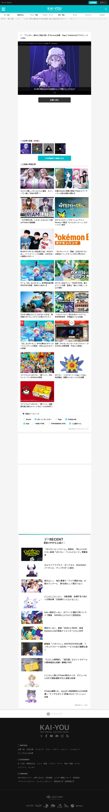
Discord (56, 735)
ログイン (103, 2)
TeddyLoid (72, 419)
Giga (60, 419)
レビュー (64, 749)
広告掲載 (48, 778)
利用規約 (76, 778)
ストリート (22, 767)
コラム (48, 749)
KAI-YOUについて (25, 778)
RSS (67, 735)
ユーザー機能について (62, 778)
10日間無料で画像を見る (54, 158)
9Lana (28, 419)
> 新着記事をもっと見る (81, 705)
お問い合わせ (38, 778)
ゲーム (77, 763)
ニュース (18, 19)
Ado (27, 424)
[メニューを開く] (3, 9)
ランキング (39, 749)
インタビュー (75, 749)
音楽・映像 (11, 19)
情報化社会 (31, 763)
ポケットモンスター (44, 419)
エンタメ (31, 767)
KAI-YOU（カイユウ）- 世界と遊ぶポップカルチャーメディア (54, 9)
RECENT (56, 539)
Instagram (62, 735)
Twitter (41, 735)
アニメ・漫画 (42, 763)
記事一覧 (21, 749)
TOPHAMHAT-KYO (58, 424)
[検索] (106, 9)
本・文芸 (21, 763)
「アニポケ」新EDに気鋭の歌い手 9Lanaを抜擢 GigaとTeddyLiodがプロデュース (44, 19)
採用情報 (68, 781)
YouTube (51, 735)
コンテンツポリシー (44, 781)
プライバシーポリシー (26, 781)
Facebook (46, 735)
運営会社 (57, 781)
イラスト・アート (55, 763)
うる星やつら (76, 424)
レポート (55, 749)
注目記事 (30, 749)
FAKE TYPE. (40, 424)
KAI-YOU (3, 19)
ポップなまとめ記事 (25, 753)
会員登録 (93, 2)
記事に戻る (54, 100)
